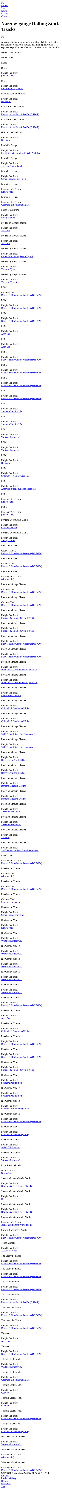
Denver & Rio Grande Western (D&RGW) (21, 295)
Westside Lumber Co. (11, 437)
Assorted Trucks (9, 1250)
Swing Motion (8, 217)
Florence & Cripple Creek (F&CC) (17, 618)
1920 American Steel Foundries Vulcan (20, 850)
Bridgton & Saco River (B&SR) (16, 1186)
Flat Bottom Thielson (11, 695)
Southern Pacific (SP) (11, 411)
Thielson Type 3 (9, 282)
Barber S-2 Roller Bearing (13, 786)
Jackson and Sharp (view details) (16, 1225)
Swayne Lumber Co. (11, 902)
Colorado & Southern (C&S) (15, 204)
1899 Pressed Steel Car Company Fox (19, 734)
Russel (4, 1199)
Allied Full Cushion (10, 1147)
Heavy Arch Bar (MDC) (13, 760)
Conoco (5, 1392)
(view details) (7, 75)
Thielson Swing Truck (11, 166)
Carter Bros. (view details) (13, 915)
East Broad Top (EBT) (12, 88)
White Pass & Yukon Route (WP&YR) (19, 669)
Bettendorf (6, 101)
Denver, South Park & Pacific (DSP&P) (20, 114)
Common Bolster (9, 527)
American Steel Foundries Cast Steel (18, 489)
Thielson (5, 837)
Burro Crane (7, 1173)
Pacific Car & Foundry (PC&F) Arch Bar (20, 153)
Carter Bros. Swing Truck (13, 179)
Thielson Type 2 (9, 269)
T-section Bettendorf (11, 811)
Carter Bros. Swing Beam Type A (17, 256)
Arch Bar (5, 230)
